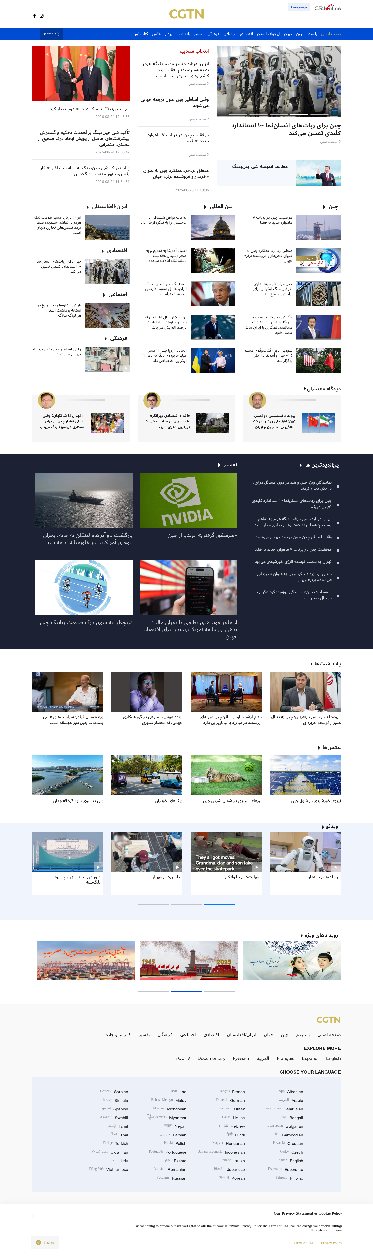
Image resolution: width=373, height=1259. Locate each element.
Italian (232, 1160)
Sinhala (115, 1100)
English (333, 1058)
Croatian (288, 1143)
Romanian (170, 1169)
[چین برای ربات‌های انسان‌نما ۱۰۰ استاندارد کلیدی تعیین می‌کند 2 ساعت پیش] (279, 81)
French (231, 1091)
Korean (231, 1178)
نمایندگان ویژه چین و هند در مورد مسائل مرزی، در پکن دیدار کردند (292, 485)
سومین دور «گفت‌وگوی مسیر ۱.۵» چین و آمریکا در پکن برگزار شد (268, 355)
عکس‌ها (332, 747)
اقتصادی (211, 1034)
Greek (231, 1108)
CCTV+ (182, 1058)
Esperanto (285, 1169)
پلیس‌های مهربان (165, 877)
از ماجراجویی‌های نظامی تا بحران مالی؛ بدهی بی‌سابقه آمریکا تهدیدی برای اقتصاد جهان (190, 629)
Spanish (113, 1108)
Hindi (236, 1134)
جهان (268, 1034)
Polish (175, 1143)
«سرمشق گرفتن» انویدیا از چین (202, 535)
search (48, 33)
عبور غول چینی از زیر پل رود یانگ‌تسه (77, 880)
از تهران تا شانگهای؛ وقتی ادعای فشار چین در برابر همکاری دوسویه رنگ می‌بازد (61, 421)
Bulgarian (285, 1126)
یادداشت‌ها (328, 663)
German (230, 1100)
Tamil (118, 1126)
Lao (179, 1091)
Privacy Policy (331, 1243)
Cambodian (289, 1134)
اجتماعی (188, 1034)
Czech (291, 1152)
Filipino (289, 1178)
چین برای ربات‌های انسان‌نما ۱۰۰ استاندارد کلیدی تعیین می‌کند (58, 266)
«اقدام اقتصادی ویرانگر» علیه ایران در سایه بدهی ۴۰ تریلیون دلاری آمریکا (167, 421)
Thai (120, 1134)
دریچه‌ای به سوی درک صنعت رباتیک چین (86, 622)
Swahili (113, 1117)
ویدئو (332, 826)
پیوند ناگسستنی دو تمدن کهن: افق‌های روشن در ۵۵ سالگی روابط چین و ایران (274, 421)
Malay (169, 1100)
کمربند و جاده (118, 1034)
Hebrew (232, 1126)
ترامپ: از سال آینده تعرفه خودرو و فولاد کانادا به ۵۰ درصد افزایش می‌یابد (166, 322)
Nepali (175, 1126)
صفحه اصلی (329, 1034)
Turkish (115, 1143)
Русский (241, 1058)
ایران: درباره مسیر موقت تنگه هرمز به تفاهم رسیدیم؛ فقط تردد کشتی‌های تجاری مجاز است (57, 225)
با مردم (303, 1034)
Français (285, 1058)
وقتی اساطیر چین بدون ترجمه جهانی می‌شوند (57, 352)
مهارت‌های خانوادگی (242, 877)
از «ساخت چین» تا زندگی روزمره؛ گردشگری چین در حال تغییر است (291, 595)
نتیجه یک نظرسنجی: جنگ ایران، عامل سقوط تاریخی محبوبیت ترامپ (166, 289)
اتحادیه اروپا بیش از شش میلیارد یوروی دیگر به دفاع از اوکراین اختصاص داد (164, 355)
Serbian (114, 1091)
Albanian (289, 1091)
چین (285, 1034)
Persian (173, 1134)
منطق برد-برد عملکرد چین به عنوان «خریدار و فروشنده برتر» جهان (268, 255)
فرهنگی (165, 1034)
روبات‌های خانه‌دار (323, 877)
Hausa (233, 1117)
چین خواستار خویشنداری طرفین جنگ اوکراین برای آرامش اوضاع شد (272, 289)
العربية (263, 1058)
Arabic (291, 1100)
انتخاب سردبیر (194, 51)
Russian (172, 1178)
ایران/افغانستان (241, 1034)
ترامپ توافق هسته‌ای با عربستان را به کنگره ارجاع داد (164, 220)
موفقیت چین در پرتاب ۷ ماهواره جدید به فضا (272, 220)
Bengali (292, 1117)
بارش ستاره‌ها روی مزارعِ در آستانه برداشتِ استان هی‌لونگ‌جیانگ (59, 310)
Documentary (211, 1058)
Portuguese (168, 1152)
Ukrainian (109, 1152)
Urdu (119, 1160)
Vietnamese (108, 1169)
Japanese (229, 1169)
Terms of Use (303, 1243)
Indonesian (221, 1152)
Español (310, 1058)
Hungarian (228, 1143)
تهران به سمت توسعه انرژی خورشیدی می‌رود (293, 562)
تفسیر (144, 1034)
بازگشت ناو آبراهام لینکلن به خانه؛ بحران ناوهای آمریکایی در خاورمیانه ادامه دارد (88, 539)
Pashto (175, 1160)
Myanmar (167, 1117)
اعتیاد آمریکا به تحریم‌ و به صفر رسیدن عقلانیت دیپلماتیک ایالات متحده (166, 255)
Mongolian (170, 1108)
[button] (319, 114)
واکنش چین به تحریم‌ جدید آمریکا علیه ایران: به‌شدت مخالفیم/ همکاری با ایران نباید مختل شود (268, 325)
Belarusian (283, 1108)
